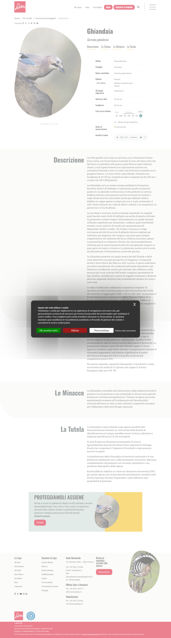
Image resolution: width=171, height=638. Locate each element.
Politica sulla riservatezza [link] (125, 330)
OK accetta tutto (48, 330)
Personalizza (101, 330)
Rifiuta (75, 330)
